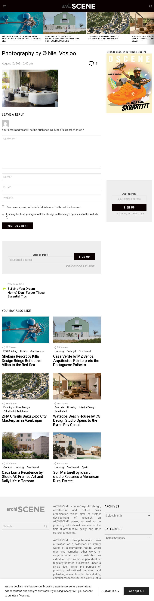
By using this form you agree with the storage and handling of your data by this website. (52, 216)
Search (45, 527)
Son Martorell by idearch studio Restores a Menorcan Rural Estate (76, 476)
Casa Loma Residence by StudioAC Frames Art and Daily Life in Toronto (22, 476)
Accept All (136, 591)
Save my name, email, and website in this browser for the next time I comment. (44, 207)
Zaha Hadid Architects (15, 411)
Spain (85, 467)
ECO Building (10, 351)
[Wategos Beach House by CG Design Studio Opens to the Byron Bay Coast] (77, 386)
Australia (59, 407)
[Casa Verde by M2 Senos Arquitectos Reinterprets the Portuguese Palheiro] (64, 23)
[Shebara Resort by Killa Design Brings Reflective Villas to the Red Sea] (21, 23)
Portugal (71, 351)
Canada (7, 467)
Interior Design (87, 407)
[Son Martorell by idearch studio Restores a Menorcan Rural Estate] (77, 445)
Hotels (23, 351)
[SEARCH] (150, 6)
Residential (85, 351)
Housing (59, 351)
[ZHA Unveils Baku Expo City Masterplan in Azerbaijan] (108, 23)
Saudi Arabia (37, 351)
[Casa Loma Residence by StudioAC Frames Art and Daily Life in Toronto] (25, 445)
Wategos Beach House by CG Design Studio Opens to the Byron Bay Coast (76, 420)
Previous (2, 28)
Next (152, 28)
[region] (77, 590)
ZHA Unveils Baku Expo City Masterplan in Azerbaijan (103, 37)
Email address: (40, 254)
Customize (108, 591)
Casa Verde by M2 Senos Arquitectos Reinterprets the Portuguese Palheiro (62, 38)
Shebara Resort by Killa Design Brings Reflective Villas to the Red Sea (21, 38)
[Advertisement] (129, 149)
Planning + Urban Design (16, 407)
